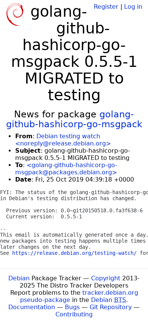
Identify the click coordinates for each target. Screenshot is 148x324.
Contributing (74, 314)
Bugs (72, 307)
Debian (19, 278)
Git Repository (111, 307)
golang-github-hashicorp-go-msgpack (74, 119)
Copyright (105, 278)
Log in (133, 6)
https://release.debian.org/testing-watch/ (74, 253)
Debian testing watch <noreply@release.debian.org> (63, 140)
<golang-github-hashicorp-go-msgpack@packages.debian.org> (66, 168)
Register (106, 6)
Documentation (31, 307)
